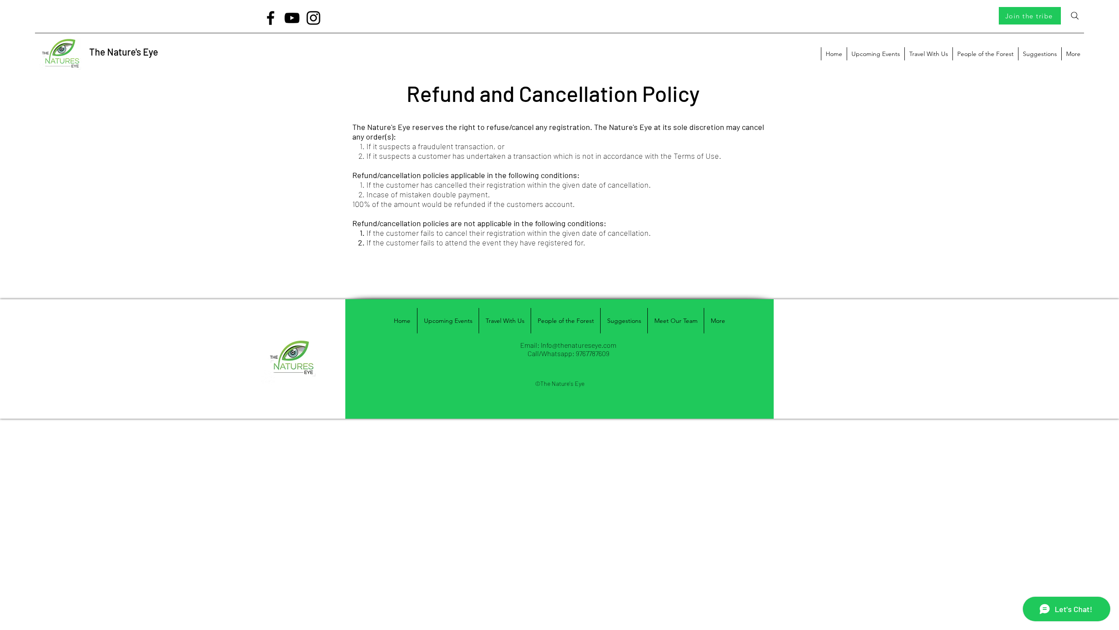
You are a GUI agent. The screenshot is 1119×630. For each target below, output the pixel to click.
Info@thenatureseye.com (578, 345)
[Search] (1075, 16)
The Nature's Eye (123, 51)
